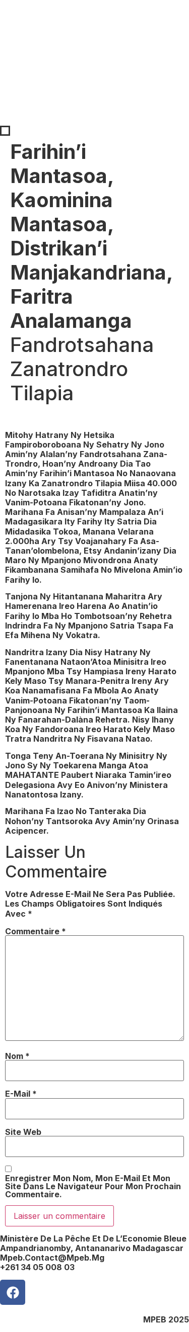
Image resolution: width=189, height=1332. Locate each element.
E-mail (21, 1094)
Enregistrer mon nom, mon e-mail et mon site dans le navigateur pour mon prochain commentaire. (93, 1186)
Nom (17, 1056)
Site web (23, 1132)
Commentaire (35, 931)
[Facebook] (12, 1292)
